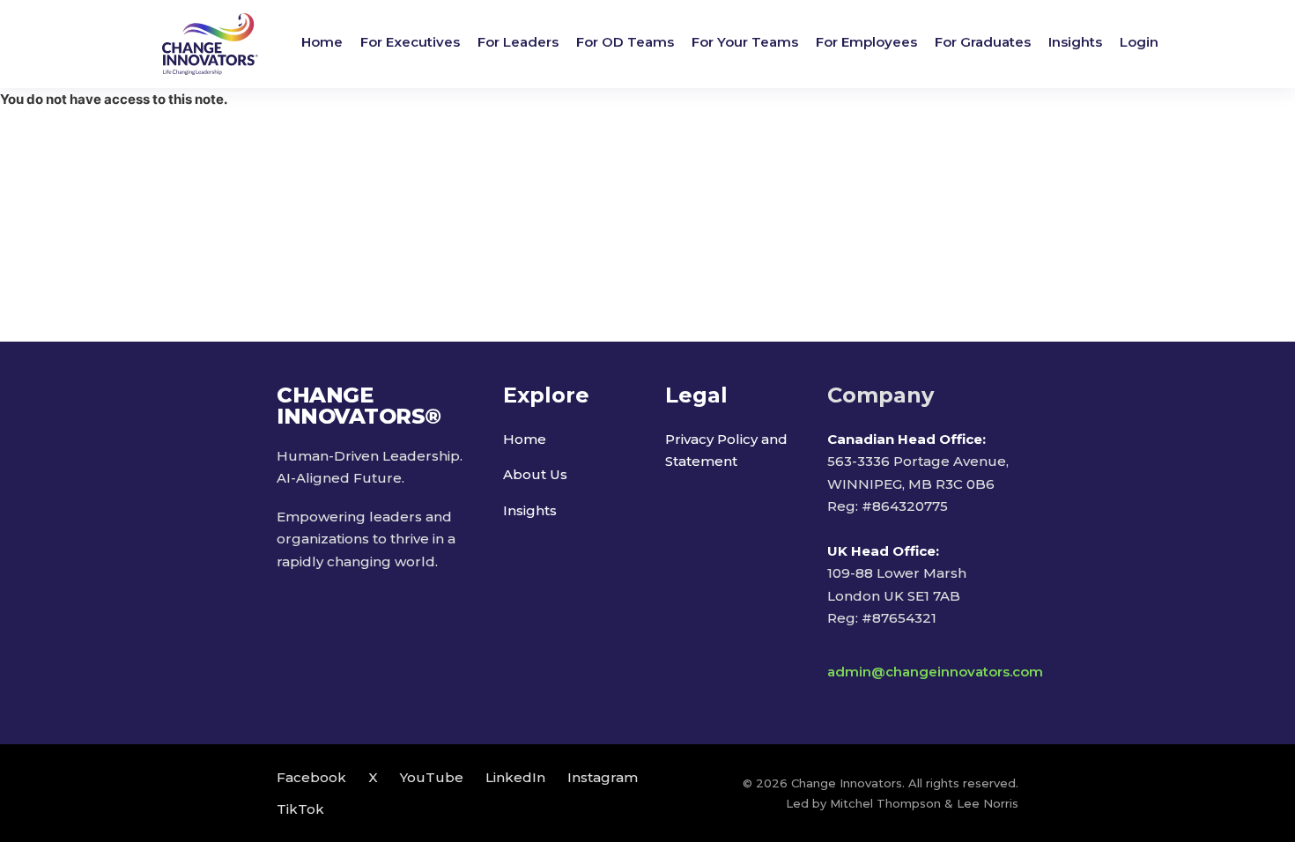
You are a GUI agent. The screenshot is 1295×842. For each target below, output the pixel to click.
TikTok (300, 809)
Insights (1075, 41)
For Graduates (983, 41)
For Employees (866, 41)
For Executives (410, 41)
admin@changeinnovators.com (935, 671)
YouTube (431, 777)
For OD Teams (625, 41)
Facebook (311, 777)
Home (322, 41)
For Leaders (518, 41)
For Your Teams (745, 41)
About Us (535, 474)
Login (1139, 41)
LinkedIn (515, 777)
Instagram (602, 777)
